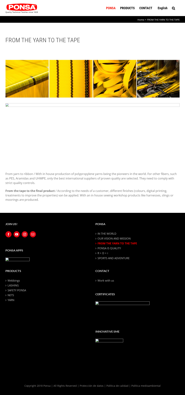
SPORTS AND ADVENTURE (114, 258)
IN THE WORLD (107, 233)
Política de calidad (117, 385)
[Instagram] (25, 234)
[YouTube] (17, 234)
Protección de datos (92, 385)
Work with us (106, 280)
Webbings (14, 280)
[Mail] (33, 234)
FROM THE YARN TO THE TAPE (117, 243)
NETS (11, 295)
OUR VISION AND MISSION (114, 238)
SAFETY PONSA (17, 290)
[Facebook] (8, 234)
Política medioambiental (146, 385)
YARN (11, 300)
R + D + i (103, 253)
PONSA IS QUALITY (109, 248)
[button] (173, 8)
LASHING (13, 285)
